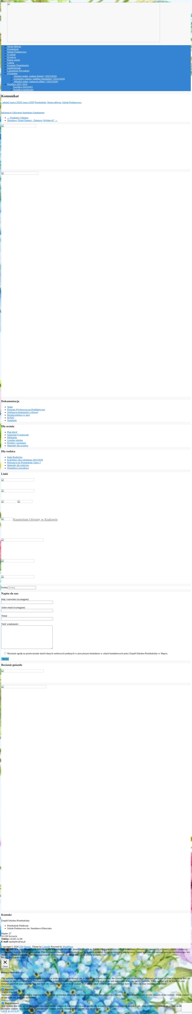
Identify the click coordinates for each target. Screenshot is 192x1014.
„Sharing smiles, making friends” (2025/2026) (35, 76)
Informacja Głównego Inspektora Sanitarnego (22, 112)
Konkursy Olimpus (17, 117)
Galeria (10, 62)
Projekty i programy (16, 443)
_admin (4, 102)
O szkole (11, 54)
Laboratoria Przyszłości (18, 70)
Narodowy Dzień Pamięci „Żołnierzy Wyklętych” (32, 120)
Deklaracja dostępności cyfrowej (22, 412)
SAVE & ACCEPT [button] (10, 1011)
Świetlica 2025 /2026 (17, 84)
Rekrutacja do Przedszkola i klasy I (23, 462)
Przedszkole (13, 49)
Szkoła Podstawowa (16, 52)
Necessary (10, 989)
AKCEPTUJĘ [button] (109, 955)
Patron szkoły (13, 60)
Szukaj (4, 587)
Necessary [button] (6, 986)
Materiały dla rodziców (18, 465)
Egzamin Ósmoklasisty (18, 65)
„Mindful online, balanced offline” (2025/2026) (35, 81)
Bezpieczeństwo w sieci (18, 415)
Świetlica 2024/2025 (23, 87)
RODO (10, 417)
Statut (10, 407)
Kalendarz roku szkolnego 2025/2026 (25, 460)
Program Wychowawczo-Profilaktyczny (26, 409)
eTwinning (12, 73)
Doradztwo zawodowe (18, 468)
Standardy (12, 420)
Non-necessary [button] (8, 1000)
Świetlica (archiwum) (23, 89)
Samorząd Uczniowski (18, 435)
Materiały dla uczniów (17, 445)
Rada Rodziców (14, 457)
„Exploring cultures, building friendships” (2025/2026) (39, 79)
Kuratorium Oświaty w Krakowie (35, 519)
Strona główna (14, 46)
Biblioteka (12, 437)
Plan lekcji (12, 432)
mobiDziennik (14, 68)
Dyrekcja (11, 57)
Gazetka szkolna (15, 440)
